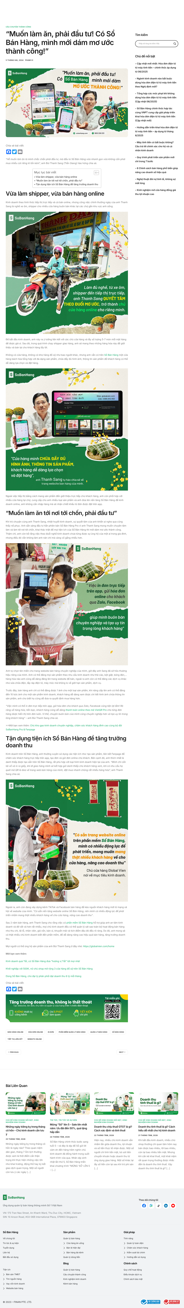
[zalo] (151, 1206)
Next (121, 1052)
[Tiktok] (158, 1206)
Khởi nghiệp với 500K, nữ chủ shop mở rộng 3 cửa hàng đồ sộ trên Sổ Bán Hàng (49, 968)
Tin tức (53, 1120)
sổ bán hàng (118, 1032)
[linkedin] (166, 1206)
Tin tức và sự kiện (68, 1120)
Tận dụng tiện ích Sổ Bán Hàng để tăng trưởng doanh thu (67, 184)
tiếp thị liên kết (15, 1039)
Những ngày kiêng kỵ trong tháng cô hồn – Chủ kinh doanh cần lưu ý (25, 1130)
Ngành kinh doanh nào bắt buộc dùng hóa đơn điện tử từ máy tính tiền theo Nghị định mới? (155, 82)
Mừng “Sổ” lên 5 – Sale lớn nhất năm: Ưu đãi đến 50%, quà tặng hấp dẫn (68, 1128)
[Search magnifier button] (175, 44)
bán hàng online (15, 1032)
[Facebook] (144, 1206)
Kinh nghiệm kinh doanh (22, 1121)
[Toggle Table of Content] (95, 172)
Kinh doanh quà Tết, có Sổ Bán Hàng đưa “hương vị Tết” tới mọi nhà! (43, 961)
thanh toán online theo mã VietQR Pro (86, 709)
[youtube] (173, 1206)
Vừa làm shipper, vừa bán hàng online (56, 176)
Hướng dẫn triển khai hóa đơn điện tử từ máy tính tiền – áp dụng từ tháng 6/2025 (156, 131)
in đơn (51, 1032)
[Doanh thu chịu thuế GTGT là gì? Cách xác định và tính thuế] (114, 1103)
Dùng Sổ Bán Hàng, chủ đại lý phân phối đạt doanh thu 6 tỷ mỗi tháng (43, 976)
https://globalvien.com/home (98, 946)
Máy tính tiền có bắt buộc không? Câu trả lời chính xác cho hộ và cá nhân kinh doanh (154, 146)
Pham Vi (29, 60)
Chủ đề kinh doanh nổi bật (19, 1120)
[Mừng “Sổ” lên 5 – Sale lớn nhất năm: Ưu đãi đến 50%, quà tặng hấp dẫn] (70, 1103)
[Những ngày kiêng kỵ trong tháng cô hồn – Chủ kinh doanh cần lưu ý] (26, 1103)
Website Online (34, 1039)
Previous (14, 1052)
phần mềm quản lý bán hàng (72, 1032)
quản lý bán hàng (98, 1032)
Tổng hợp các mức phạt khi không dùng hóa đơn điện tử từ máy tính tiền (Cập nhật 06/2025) (155, 97)
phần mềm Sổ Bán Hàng (79, 922)
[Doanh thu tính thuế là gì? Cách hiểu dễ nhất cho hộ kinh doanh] (158, 1103)
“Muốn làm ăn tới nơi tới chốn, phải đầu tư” (59, 180)
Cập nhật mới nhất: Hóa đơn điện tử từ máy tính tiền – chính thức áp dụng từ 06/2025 (155, 67)
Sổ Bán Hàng (111, 354)
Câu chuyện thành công (18, 27)
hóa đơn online (35, 1032)
